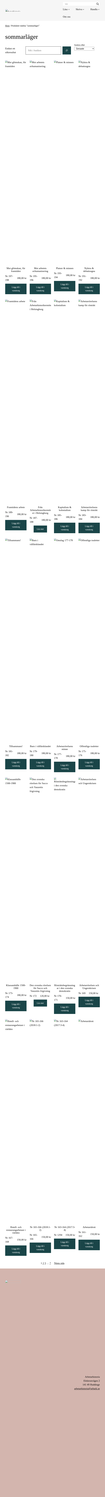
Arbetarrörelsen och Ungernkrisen (89, 986)
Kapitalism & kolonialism (64, 508)
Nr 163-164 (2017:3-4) (64, 1228)
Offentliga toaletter (89, 746)
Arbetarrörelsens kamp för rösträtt (89, 508)
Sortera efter (79, 45)
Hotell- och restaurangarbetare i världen (16, 1230)
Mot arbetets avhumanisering (40, 269)
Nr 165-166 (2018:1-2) (40, 1228)
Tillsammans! (16, 746)
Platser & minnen (64, 268)
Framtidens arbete (16, 507)
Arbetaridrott (89, 1227)
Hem (7, 26)
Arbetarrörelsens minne (64, 747)
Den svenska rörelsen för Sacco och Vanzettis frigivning (40, 988)
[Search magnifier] (98, 4)
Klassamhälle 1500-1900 (16, 986)
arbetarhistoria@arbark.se (87, 1388)
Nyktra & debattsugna (89, 269)
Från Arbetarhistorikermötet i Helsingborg (40, 510)
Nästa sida (59, 1263)
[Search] (66, 50)
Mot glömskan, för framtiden (16, 269)
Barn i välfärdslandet (40, 746)
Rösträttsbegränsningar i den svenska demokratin (64, 988)
